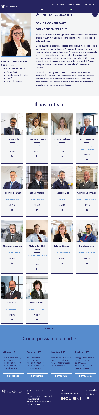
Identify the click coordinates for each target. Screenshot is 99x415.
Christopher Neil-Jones (37, 248)
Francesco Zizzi (61, 192)
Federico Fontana (12, 192)
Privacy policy (91, 390)
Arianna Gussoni (62, 246)
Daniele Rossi (12, 302)
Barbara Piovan (37, 302)
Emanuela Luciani (37, 139)
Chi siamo (61, 4)
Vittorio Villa (12, 139)
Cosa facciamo (74, 4)
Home (52, 4)
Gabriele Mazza (86, 246)
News (84, 4)
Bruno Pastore (37, 192)
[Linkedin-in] (95, 14)
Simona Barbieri (62, 139)
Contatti (92, 4)
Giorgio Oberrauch (86, 192)
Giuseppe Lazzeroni (12, 246)
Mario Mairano (87, 139)
